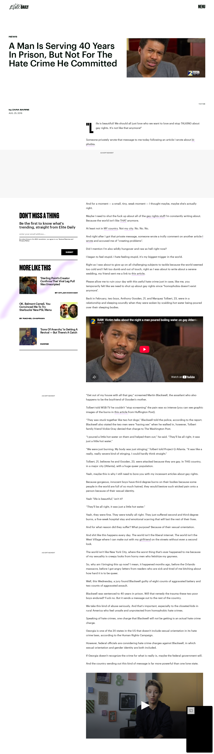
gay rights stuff (155, 216)
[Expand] (189, 708)
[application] (144, 706)
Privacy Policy (24, 241)
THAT (123, 220)
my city (128, 228)
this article (138, 273)
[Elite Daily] (19, 6)
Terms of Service (64, 239)
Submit (69, 252)
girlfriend (145, 539)
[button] (144, 705)
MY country (111, 228)
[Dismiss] (209, 708)
